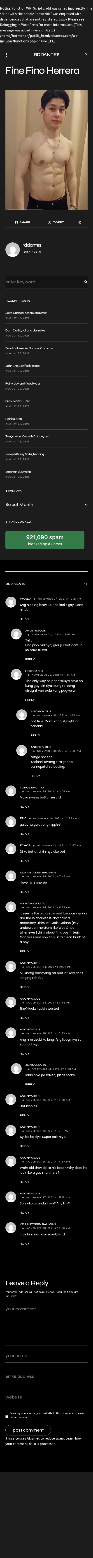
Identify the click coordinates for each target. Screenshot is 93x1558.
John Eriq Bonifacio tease (22, 366)
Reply (24, 619)
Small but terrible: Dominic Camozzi (29, 348)
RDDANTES (47, 54)
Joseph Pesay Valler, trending (24, 454)
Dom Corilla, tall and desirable (25, 330)
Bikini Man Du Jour (17, 401)
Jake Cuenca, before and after (26, 313)
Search (82, 282)
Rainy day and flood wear (22, 383)
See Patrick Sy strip (18, 472)
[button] (8, 55)
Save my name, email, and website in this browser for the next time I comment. (48, 1415)
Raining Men (13, 419)
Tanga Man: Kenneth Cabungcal (26, 436)
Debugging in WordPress (19, 24)
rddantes (32, 245)
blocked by (45, 540)
